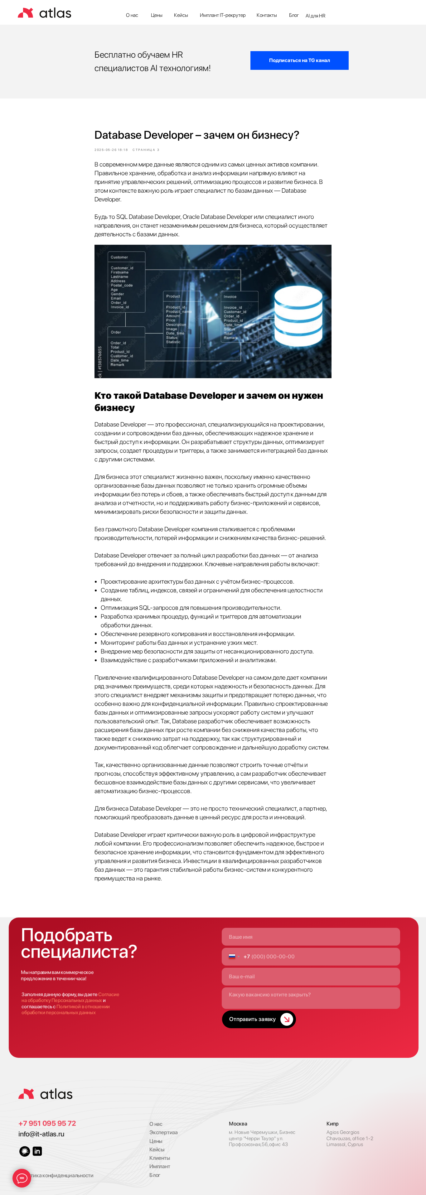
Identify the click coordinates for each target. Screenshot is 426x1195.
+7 (23, 1123)
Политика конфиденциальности (56, 1175)
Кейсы (181, 15)
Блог (294, 15)
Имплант (159, 1166)
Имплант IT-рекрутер (223, 15)
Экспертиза (163, 1132)
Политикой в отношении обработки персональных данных (66, 1009)
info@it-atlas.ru (41, 1134)
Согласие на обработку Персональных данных (70, 997)
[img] (45, 1093)
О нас (132, 15)
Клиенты (159, 1158)
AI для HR (315, 16)
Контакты (267, 15)
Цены (156, 15)
